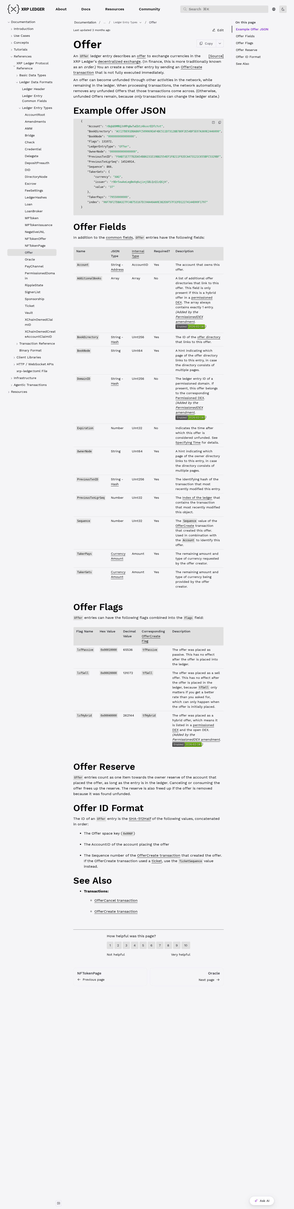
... (105, 22)
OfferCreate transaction (158, 855)
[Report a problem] (213, 122)
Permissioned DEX (189, 398)
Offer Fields (245, 36)
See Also (242, 63)
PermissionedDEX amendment (196, 739)
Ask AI (264, 1201)
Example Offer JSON (252, 29)
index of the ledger (197, 497)
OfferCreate (184, 525)
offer (141, 56)
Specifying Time (188, 442)
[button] (61, 9)
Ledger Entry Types (125, 22)
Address (117, 269)
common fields (119, 237)
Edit (220, 30)
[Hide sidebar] (59, 1203)
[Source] (216, 56)
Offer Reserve (246, 50)
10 (185, 945)
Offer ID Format (248, 57)
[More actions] (220, 43)
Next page (206, 980)
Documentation (85, 22)
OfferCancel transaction (116, 900)
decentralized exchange (119, 61)
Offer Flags (244, 43)
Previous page (94, 979)
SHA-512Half (140, 818)
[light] (283, 9)
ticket (157, 861)
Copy (209, 43)
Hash (115, 342)
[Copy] (220, 122)
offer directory (208, 337)
